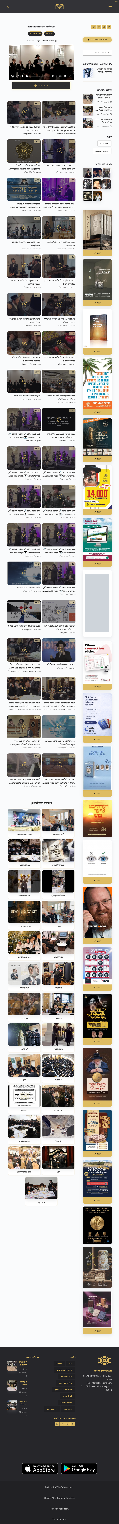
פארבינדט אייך (66, 1403)
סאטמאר (58, 1018)
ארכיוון (59, 1364)
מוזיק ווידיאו (24, 1018)
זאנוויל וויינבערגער (58, 896)
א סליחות (58, 1080)
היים (70, 1364)
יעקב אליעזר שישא (24, 1172)
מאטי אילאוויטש (58, 865)
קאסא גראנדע (24, 1141)
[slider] (38, 76)
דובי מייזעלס (24, 988)
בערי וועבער (58, 957)
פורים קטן (41, 1202)
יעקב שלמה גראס (35, 34)
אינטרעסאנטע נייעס (24, 834)
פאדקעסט (58, 988)
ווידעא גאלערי (66, 1377)
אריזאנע (58, 1141)
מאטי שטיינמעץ (24, 896)
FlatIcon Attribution (59, 1508)
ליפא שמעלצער (58, 834)
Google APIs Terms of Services (59, 1497)
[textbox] (97, 53)
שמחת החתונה (24, 865)
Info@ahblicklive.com (101, 1382)
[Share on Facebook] (67, 1424)
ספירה (58, 926)
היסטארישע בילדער (64, 1370)
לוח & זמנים (67, 1396)
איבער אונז (68, 1409)
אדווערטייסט (52, 1409)
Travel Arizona (59, 1519)
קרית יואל (24, 1110)
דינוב (58, 1172)
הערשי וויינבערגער (24, 926)
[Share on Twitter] (72, 1424)
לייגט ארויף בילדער (98, 39)
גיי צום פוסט (42, 85)
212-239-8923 (92, 1375)
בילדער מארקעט (65, 1383)
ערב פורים (58, 1110)
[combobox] (97, 53)
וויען (24, 1080)
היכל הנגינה (49, 34)
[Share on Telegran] (62, 1424)
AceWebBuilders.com (63, 1487)
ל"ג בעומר (24, 1049)
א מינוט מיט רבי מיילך (63, 1390)
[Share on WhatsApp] (57, 1424)
